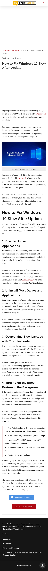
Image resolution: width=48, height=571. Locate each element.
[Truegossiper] (24, 2)
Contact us (6, 539)
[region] (24, 89)
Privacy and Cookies (10, 548)
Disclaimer (6, 544)
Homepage (6, 50)
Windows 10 (41, 113)
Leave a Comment (24, 507)
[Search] (44, 3)
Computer (15, 50)
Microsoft (22, 178)
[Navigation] (3, 3)
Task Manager (28, 279)
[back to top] (42, 565)
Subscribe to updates (23, 497)
